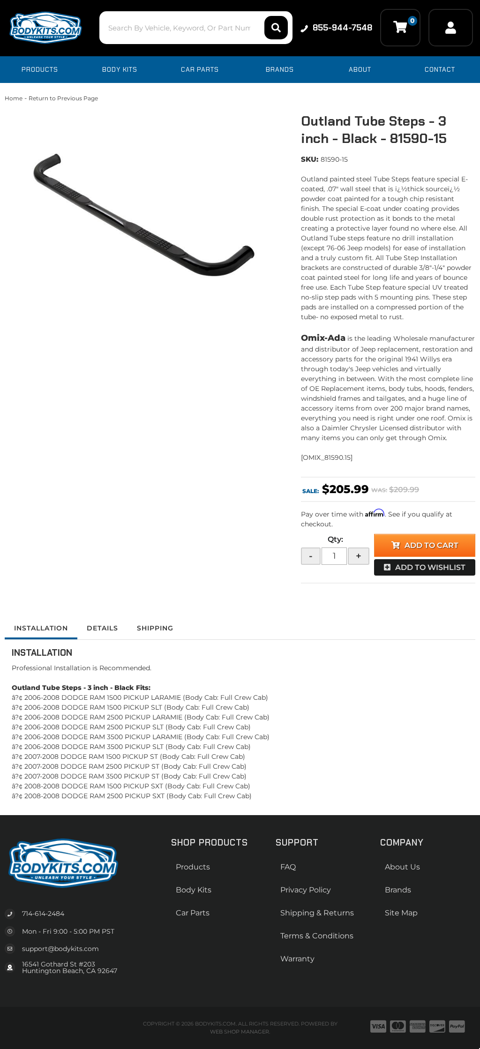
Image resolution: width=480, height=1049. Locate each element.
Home (13, 98)
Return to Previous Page (63, 98)
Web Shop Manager (239, 1031)
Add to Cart (431, 545)
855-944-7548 (342, 27)
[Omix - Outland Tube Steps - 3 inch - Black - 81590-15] (146, 220)
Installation (41, 628)
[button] (195, 27)
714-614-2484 (43, 913)
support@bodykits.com (60, 948)
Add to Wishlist (430, 567)
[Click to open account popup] (450, 27)
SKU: (309, 159)
